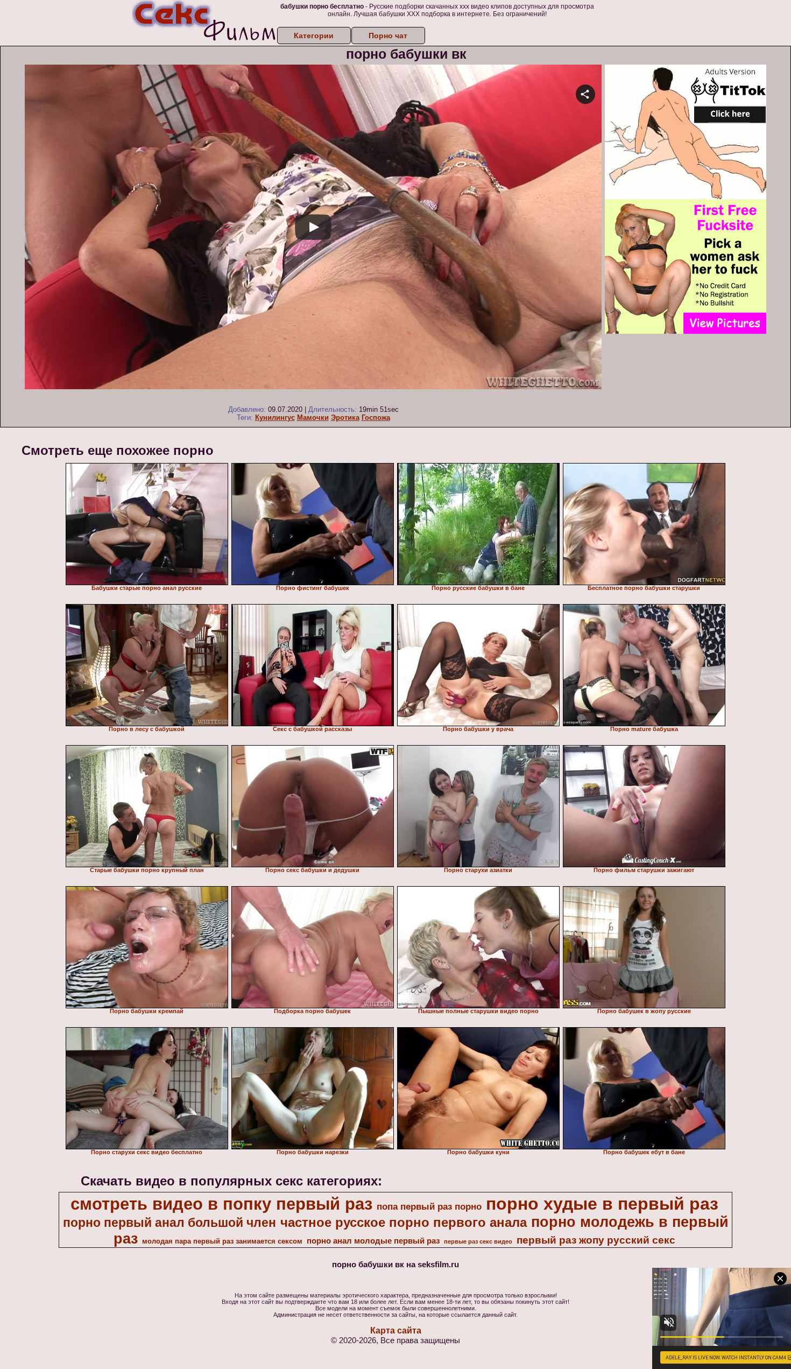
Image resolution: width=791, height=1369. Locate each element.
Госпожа (376, 417)
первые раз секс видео (478, 1241)
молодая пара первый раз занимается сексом (222, 1241)
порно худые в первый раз (602, 1203)
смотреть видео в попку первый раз (221, 1204)
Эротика (345, 417)
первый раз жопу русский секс (596, 1240)
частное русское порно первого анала (403, 1222)
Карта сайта (395, 1330)
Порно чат (388, 35)
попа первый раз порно (429, 1206)
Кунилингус (275, 417)
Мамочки (313, 417)
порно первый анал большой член (169, 1223)
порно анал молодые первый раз (373, 1241)
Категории (314, 35)
